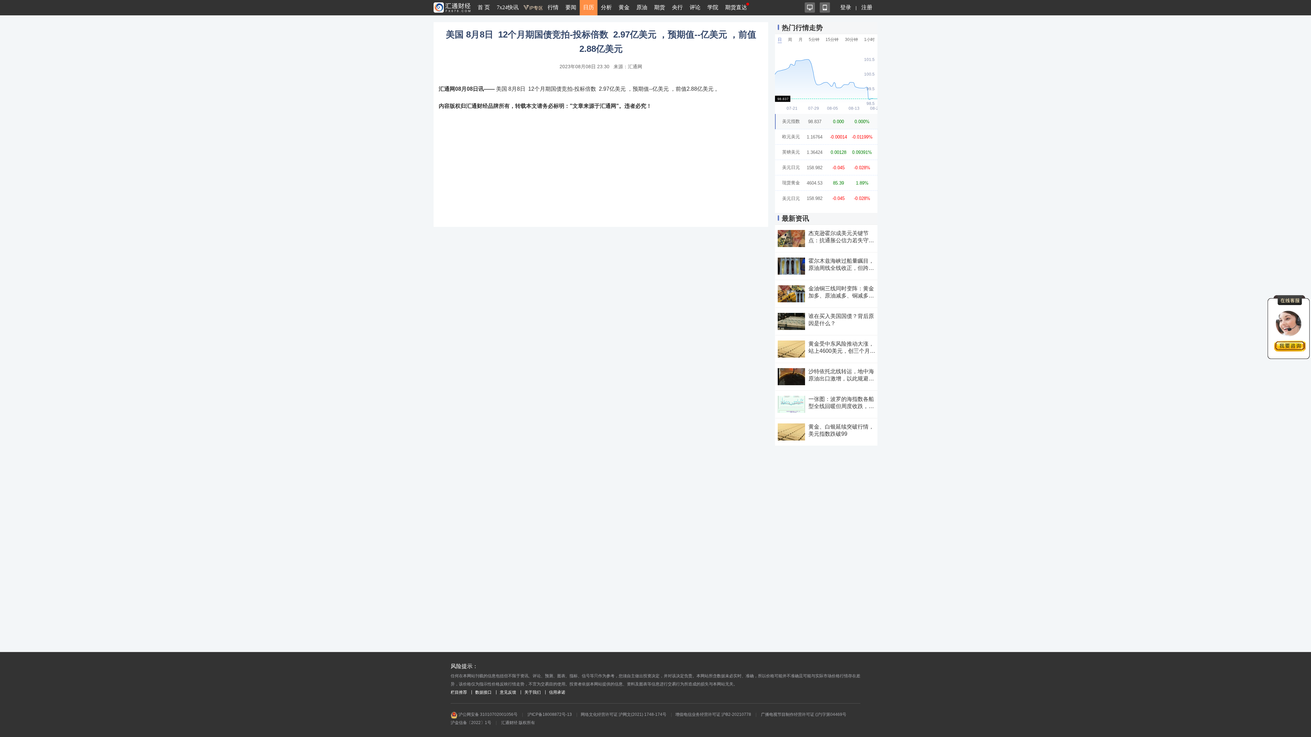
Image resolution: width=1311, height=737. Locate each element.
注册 (866, 7)
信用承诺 (557, 692)
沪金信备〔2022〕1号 (471, 722)
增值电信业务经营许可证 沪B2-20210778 (713, 714)
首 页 (484, 7)
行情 (553, 7)
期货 (659, 7)
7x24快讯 (508, 7)
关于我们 (532, 692)
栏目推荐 (459, 692)
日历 (588, 7)
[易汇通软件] (810, 7)
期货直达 (736, 7)
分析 (606, 7)
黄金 (624, 7)
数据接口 (483, 692)
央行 (677, 7)
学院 (712, 7)
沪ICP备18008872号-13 (549, 714)
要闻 (570, 7)
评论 (695, 7)
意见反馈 (508, 692)
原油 (641, 7)
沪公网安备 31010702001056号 (487, 714)
